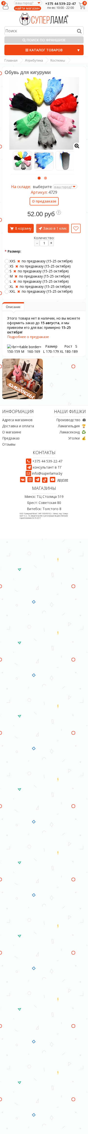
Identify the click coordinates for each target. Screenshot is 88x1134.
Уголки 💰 (77, 438)
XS (40, 266)
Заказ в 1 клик (55, 228)
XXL (41, 291)
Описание (13, 307)
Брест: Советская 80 (44, 502)
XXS (41, 261)
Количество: (44, 237)
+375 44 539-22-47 (60, 3)
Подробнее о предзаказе (28, 336)
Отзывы (8, 444)
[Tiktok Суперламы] (45, 479)
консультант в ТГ (47, 467)
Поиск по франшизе (46, 40)
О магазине (11, 432)
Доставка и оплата (18, 426)
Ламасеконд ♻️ (73, 432)
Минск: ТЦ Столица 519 (44, 496)
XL (40, 286)
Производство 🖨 (71, 419)
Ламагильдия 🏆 (72, 426)
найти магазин (27, 8)
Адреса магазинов (17, 419)
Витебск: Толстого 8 (44, 508)
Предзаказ (11, 438)
